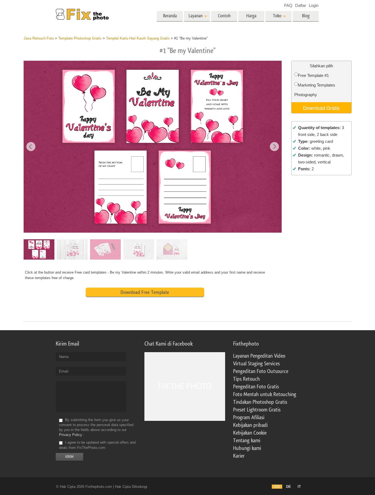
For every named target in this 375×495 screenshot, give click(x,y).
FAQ (288, 5)
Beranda (170, 15)
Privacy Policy (70, 435)
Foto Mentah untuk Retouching (264, 394)
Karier (239, 456)
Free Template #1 (313, 75)
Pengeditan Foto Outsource (260, 371)
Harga (251, 15)
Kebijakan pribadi (250, 425)
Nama (63, 357)
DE (288, 487)
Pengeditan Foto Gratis (256, 387)
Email (63, 371)
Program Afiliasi (248, 417)
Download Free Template (145, 292)
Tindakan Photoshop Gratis (260, 402)
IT (299, 487)
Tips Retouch (246, 379)
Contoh (224, 15)
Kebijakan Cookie (250, 433)
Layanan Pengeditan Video (259, 356)
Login (313, 5)
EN (277, 487)
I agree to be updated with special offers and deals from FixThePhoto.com (97, 445)
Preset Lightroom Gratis (257, 410)
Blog (306, 15)
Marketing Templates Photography (314, 90)
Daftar (300, 5)
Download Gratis (321, 107)
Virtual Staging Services (256, 363)
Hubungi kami (247, 448)
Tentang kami (246, 440)
